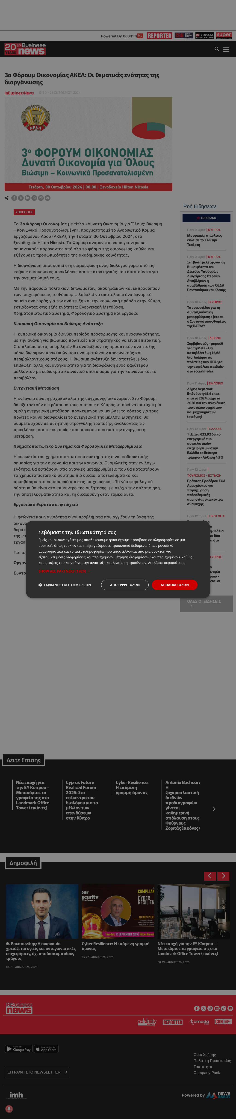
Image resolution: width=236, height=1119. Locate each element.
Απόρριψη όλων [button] (125, 585)
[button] (118, 571)
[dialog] (118, 559)
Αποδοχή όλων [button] (175, 585)
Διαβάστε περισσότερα (166, 562)
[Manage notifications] (9, 1109)
